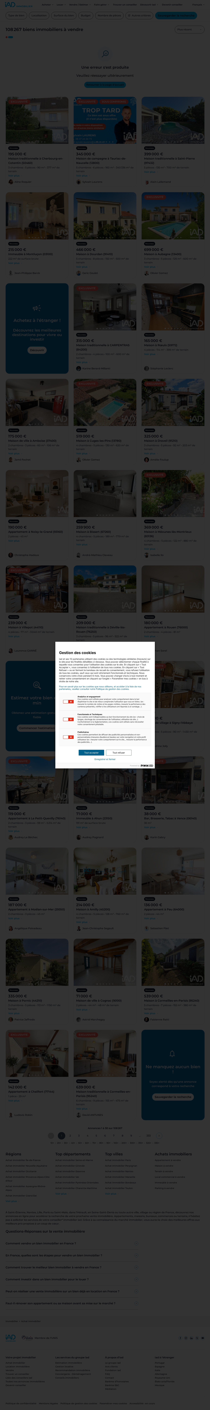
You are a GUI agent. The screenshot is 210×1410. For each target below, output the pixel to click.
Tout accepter (91, 752)
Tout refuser (119, 752)
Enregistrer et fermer (105, 759)
